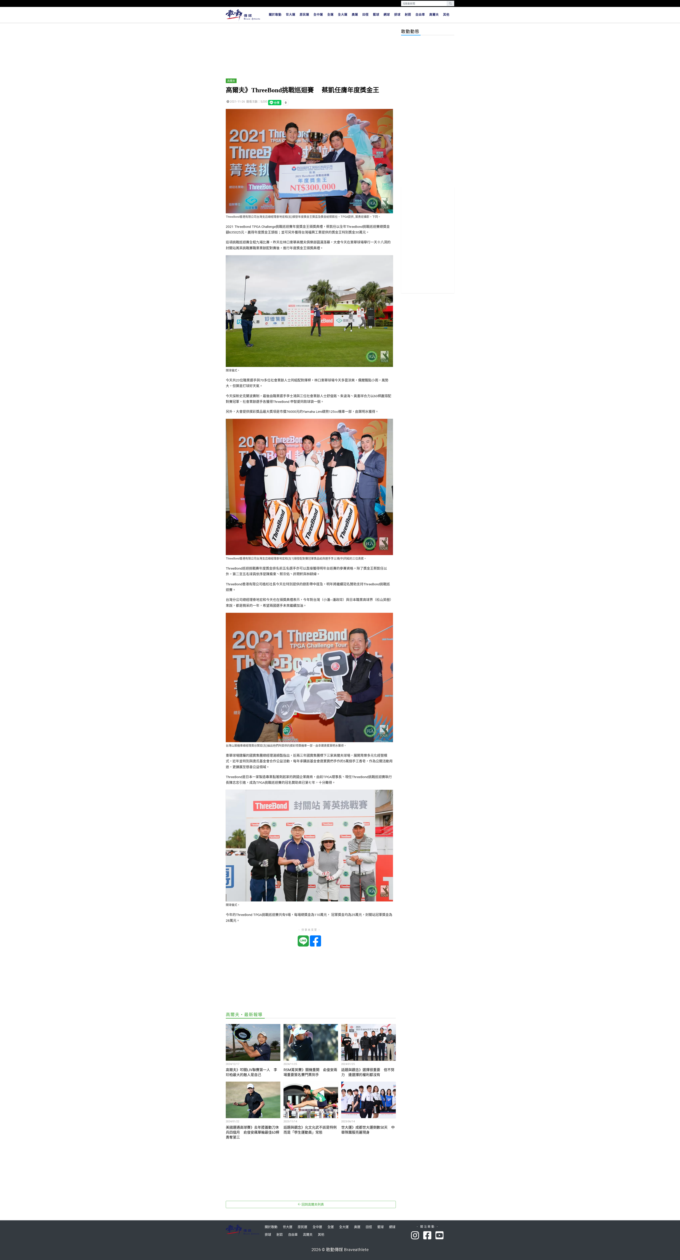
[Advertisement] (311, 51)
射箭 (408, 14)
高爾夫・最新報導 (244, 1014)
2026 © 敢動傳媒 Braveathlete (340, 1249)
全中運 (318, 14)
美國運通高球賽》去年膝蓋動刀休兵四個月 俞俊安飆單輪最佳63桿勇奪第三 (252, 1132)
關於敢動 (275, 14)
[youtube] (439, 1235)
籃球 (376, 14)
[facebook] (429, 1235)
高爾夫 (434, 14)
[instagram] (417, 1235)
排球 (397, 14)
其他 (446, 14)
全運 (330, 14)
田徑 (365, 14)
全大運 (342, 14)
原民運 (304, 14)
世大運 (290, 14)
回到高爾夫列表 (312, 1204)
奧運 (355, 14)
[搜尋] (450, 3)
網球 (387, 14)
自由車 (420, 14)
